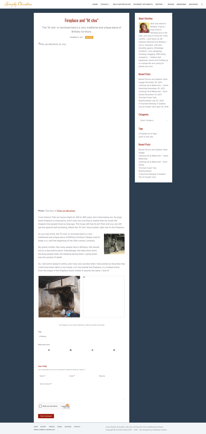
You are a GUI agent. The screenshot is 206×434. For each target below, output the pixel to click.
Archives (193, 4)
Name (42, 376)
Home (95, 4)
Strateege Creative (159, 430)
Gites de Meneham (66, 210)
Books (171, 4)
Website (102, 376)
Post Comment (46, 416)
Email (72, 376)
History (159, 4)
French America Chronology (44, 429)
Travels (104, 4)
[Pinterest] (92, 350)
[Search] (202, 4)
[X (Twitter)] (71, 350)
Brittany (89, 37)
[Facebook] (49, 350)
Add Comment (46, 384)
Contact (77, 426)
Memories (181, 4)
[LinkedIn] (114, 350)
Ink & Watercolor (122, 4)
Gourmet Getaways (143, 4)
